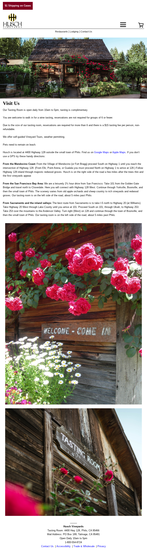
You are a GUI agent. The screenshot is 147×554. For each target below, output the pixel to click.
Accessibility (63, 546)
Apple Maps (119, 152)
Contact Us (86, 31)
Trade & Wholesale (84, 546)
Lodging (74, 31)
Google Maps (101, 152)
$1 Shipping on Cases (18, 5)
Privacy (101, 546)
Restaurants (61, 31)
